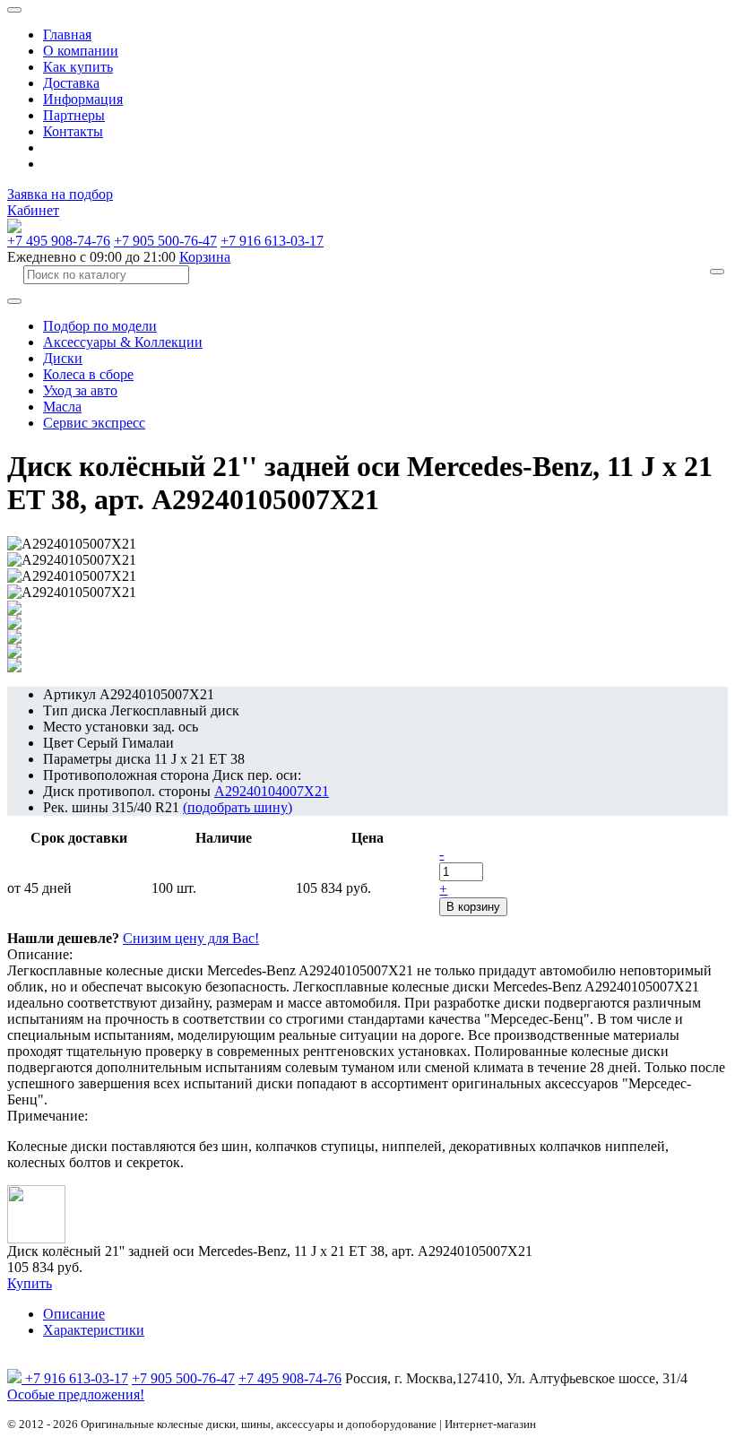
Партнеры (74, 115)
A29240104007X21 (271, 791)
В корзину (473, 906)
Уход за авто (80, 390)
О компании (80, 50)
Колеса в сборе (88, 374)
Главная (67, 34)
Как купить (78, 66)
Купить (29, 1283)
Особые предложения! (75, 1394)
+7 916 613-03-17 (272, 240)
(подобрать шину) (237, 807)
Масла (62, 406)
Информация (83, 99)
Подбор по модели (100, 325)
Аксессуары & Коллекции (123, 342)
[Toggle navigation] (14, 10)
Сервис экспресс (94, 422)
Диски (62, 358)
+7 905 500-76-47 (165, 240)
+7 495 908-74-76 (58, 240)
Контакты (73, 131)
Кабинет (33, 210)
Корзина (204, 256)
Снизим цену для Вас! (191, 938)
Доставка (71, 83)
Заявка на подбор (60, 194)
